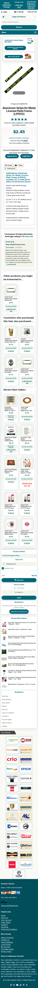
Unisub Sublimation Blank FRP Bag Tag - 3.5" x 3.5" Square (22, 650)
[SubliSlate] (26, 855)
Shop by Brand (6, 699)
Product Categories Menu (11, 555)
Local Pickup (6, 945)
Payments (4, 927)
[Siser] (26, 836)
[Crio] (12, 759)
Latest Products (6, 723)
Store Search (6, 703)
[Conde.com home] (19, 12)
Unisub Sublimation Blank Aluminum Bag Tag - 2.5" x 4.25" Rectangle (22, 643)
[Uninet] (12, 864)
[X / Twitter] (27, 985)
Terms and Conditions (9, 929)
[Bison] (26, 740)
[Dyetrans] (26, 759)
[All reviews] (19, 120)
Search (19, 27)
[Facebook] (11, 985)
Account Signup (7, 719)
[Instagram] (14, 985)
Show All (29, 237)
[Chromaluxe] (12, 749)
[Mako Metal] (26, 816)
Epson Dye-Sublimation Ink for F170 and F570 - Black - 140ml (26, 506)
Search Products (7, 938)
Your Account (6, 920)
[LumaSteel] (26, 807)
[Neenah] (12, 826)
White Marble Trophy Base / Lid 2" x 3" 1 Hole (21, 684)
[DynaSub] (12, 769)
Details (9, 165)
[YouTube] (17, 985)
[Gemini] (12, 788)
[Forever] (26, 778)
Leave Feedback (7, 942)
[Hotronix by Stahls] (12, 797)
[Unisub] (26, 864)
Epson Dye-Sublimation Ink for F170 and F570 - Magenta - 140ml (22, 623)
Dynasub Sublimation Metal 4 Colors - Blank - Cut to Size (10, 409)
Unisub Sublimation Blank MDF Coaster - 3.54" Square (27, 340)
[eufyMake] (12, 778)
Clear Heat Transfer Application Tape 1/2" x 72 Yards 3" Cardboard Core (27, 409)
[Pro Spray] (12, 836)
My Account (5, 947)
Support (4, 706)
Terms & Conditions (8, 713)
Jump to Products (19, 17)
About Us (5, 709)
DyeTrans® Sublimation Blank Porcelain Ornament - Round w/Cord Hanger (27, 532)
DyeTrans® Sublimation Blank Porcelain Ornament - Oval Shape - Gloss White (11, 370)
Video (20, 165)
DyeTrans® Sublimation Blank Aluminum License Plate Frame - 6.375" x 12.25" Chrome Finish (11, 298)
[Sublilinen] (26, 845)
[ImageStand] (25, 797)
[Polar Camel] (26, 826)
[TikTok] (21, 985)
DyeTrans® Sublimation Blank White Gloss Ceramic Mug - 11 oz (11, 532)
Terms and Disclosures (9, 906)
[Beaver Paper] (12, 740)
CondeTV (4, 925)
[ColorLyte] (26, 749)
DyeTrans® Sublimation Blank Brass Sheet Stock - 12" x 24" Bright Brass (21, 664)
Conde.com (19, 2)
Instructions (11, 168)
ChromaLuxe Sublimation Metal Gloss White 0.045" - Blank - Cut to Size (21, 657)
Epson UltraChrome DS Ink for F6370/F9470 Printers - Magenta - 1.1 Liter (21, 637)
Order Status (5, 922)
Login (19, 597)
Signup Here (12, 156)
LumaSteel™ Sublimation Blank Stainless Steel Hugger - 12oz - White (22, 671)
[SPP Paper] (12, 845)
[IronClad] (12, 807)
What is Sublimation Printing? (6, 5)
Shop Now (5, 696)
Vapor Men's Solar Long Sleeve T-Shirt (20, 629)
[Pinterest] (23, 985)
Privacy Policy (6, 951)
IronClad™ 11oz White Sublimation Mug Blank (27, 439)
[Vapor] (19, 874)
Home (3, 915)
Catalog (4, 726)
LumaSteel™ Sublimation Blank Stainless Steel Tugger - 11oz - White (22, 678)
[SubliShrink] (12, 855)
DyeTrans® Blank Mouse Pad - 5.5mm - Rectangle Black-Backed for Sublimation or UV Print (11, 471)
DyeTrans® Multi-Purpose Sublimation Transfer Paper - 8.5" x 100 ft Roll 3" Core (11, 439)
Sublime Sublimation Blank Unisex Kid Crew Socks (11, 340)
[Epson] (26, 769)
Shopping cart (11, 564)
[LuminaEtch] (12, 816)
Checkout (20, 580)
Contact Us (5, 716)
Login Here (26, 156)
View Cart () (32, 12)
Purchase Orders (7, 949)
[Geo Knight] (26, 788)
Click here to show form (19, 611)
